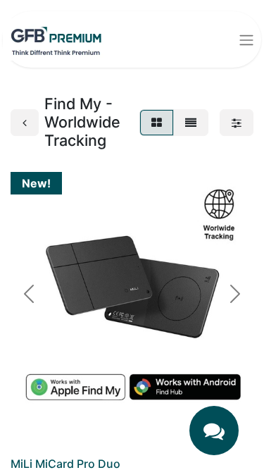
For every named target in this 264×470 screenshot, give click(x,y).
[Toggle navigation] (246, 39)
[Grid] (156, 122)
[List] (190, 122)
